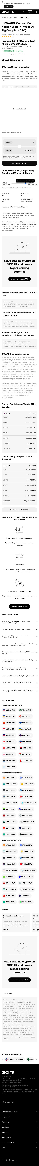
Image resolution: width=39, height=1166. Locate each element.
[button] (24, 12)
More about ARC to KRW (19, 510)
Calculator (12, 18)
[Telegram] (6, 1160)
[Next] (36, 1059)
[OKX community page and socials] (16, 1160)
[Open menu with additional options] (36, 12)
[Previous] (3, 1059)
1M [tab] (22, 87)
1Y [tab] (28, 87)
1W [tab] (17, 87)
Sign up (30, 12)
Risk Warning (10, 1034)
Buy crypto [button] (6, 1137)
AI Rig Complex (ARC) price (18, 207)
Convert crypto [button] (8, 1142)
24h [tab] (11, 87)
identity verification (18, 569)
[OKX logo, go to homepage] (8, 12)
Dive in (5, 930)
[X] (2, 1160)
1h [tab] (4, 87)
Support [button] (5, 1132)
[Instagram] (9, 1160)
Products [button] (5, 1122)
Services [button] (5, 1127)
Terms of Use (28, 1032)
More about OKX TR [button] (10, 1112)
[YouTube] (13, 1160)
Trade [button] (4, 1148)
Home (4, 18)
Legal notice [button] (7, 1117)
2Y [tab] (34, 87)
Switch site (8, 6)
